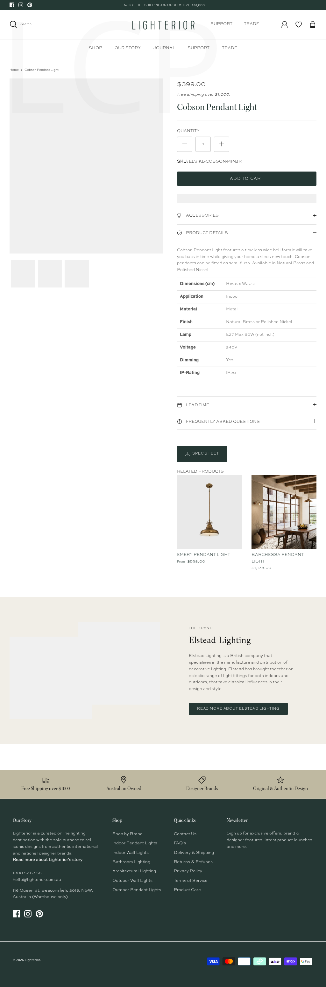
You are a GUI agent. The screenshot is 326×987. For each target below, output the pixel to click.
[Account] (284, 24)
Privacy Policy (188, 871)
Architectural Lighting (134, 871)
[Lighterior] (163, 24)
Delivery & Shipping (194, 853)
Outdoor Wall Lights (132, 881)
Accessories (202, 215)
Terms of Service (191, 881)
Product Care (187, 890)
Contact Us (185, 834)
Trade (251, 24)
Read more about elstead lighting (238, 709)
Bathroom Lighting (131, 862)
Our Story (128, 48)
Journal (164, 48)
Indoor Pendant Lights (134, 843)
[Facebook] (12, 5)
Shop (95, 48)
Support (221, 24)
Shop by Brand (127, 834)
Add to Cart (246, 179)
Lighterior (32, 960)
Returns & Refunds (193, 862)
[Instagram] (20, 5)
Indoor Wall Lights (130, 853)
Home (14, 69)
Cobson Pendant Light (42, 69)
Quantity (188, 131)
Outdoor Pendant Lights (136, 890)
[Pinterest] (29, 5)
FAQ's (180, 843)
